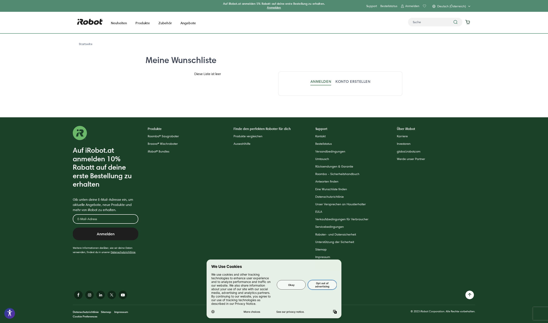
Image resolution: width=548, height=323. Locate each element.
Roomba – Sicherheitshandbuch (337, 174)
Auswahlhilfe (242, 144)
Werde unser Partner (411, 159)
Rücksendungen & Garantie (334, 166)
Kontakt (320, 136)
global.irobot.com (408, 151)
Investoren (404, 144)
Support (371, 6)
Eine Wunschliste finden (331, 189)
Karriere (402, 136)
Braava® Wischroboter (163, 144)
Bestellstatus (388, 6)
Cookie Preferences (85, 316)
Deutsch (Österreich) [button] (451, 6)
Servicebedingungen (329, 227)
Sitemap (321, 249)
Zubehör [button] (165, 23)
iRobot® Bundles (158, 151)
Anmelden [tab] (320, 81)
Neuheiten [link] (119, 23)
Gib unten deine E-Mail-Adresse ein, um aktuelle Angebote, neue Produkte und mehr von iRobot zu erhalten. (103, 205)
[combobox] (435, 22)
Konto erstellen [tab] (352, 81)
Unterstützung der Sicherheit (334, 242)
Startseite (85, 44)
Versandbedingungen (330, 151)
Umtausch (322, 159)
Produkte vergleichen (248, 136)
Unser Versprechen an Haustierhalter (340, 204)
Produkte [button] (143, 23)
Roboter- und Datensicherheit (335, 234)
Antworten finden (326, 181)
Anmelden (274, 7)
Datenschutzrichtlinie (123, 252)
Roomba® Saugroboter (163, 136)
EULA (318, 212)
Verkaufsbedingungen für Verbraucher (341, 219)
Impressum (322, 257)
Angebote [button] (188, 23)
